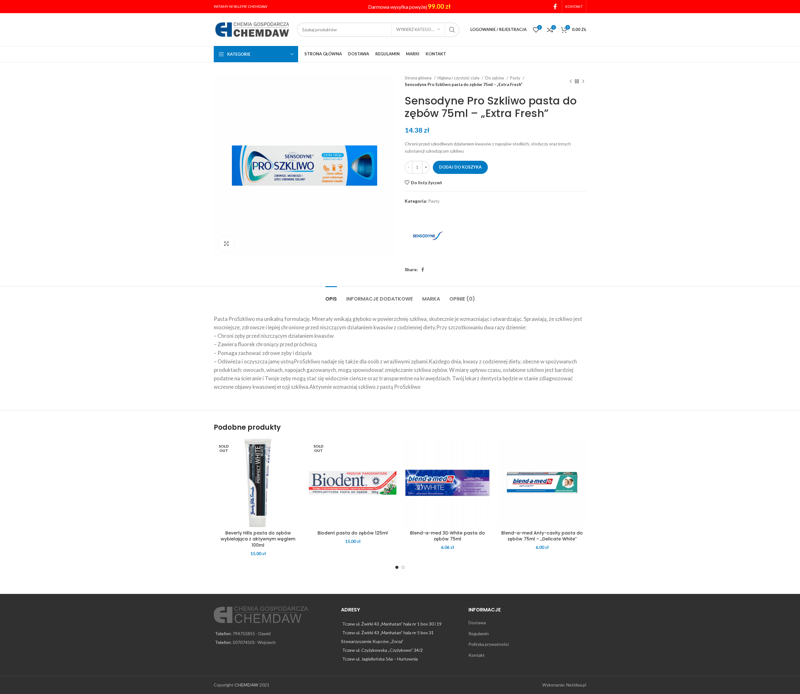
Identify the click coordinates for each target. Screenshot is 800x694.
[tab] (331, 295)
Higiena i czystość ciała (459, 77)
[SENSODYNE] (428, 235)
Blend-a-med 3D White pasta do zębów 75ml (447, 536)
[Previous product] (571, 81)
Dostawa (477, 622)
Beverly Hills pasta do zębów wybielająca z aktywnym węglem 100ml (258, 539)
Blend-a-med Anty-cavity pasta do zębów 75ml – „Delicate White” (542, 536)
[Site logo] (252, 29)
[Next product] (583, 81)
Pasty (515, 77)
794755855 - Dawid (251, 633)
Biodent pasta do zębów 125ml (353, 533)
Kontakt (476, 655)
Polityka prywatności (488, 644)
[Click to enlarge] (226, 244)
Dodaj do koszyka (460, 167)
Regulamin (478, 633)
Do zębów (495, 77)
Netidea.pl (576, 684)
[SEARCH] (452, 30)
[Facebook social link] (555, 6)
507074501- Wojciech (254, 642)
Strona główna (418, 77)
